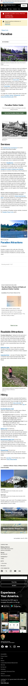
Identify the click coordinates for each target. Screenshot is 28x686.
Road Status (7, 86)
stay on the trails (17, 403)
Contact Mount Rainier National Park (9, 662)
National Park (9, 5)
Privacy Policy (4, 656)
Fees (19, 9)
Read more (7, 24)
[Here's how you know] (14, 2)
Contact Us (4, 556)
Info (1, 9)
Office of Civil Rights (5, 675)
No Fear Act (3, 667)
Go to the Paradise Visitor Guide (14, 113)
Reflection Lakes (5, 347)
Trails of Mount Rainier (11, 459)
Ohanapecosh (17, 95)
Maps (10, 9)
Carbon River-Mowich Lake (7, 96)
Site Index (4, 563)
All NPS (14, 585)
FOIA (2, 658)
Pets (24, 404)
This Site (14, 582)
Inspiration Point (5, 355)
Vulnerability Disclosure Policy (8, 671)
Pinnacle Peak (4, 450)
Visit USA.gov (5, 683)
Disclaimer (3, 669)
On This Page (8, 41)
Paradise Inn (10, 162)
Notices (2, 660)
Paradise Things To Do (8, 212)
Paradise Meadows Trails (7, 408)
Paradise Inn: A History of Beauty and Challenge (12, 169)
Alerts (5, 9)
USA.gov (3, 673)
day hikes (8, 457)
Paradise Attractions (11, 242)
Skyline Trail (4, 428)
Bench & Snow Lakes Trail (7, 439)
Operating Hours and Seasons (10, 147)
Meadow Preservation (13, 512)
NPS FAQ (3, 664)
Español (4, 565)
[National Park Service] (1, 6)
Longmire (7, 95)
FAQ (3, 561)
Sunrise (11, 95)
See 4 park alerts (9, 16)
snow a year (16, 79)
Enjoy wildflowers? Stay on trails (13, 515)
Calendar (15, 9)
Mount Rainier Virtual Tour (13, 529)
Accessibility (4, 654)
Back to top (14, 325)
